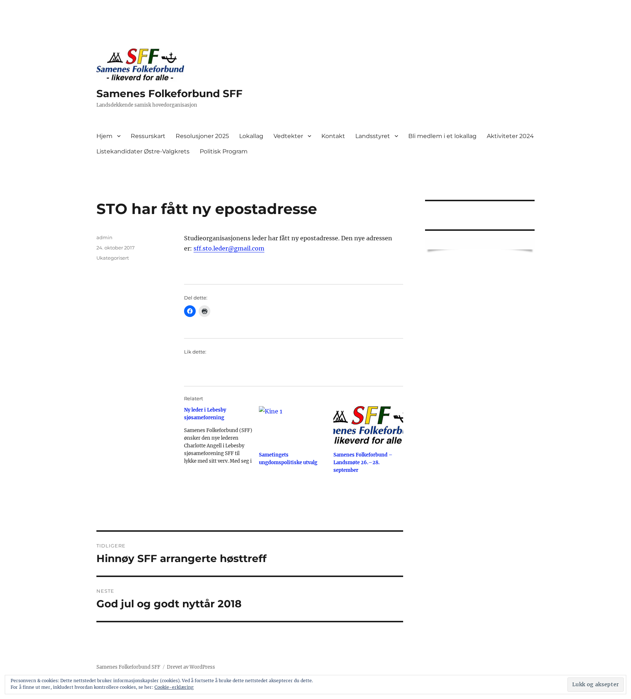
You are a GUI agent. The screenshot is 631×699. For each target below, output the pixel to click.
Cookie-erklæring (174, 687)
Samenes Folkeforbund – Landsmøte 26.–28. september (363, 462)
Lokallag (251, 136)
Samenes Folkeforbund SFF (169, 93)
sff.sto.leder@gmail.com (229, 248)
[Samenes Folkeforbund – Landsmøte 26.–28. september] (368, 426)
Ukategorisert (112, 258)
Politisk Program (224, 151)
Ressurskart (148, 136)
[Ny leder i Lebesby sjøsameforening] (221, 438)
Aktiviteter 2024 (510, 136)
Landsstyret (372, 136)
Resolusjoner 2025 (202, 136)
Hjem (104, 136)
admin (104, 237)
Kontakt (333, 136)
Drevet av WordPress (191, 667)
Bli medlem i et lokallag (442, 136)
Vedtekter (288, 136)
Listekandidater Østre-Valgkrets (143, 151)
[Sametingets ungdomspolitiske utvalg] (294, 426)
